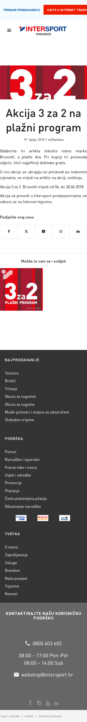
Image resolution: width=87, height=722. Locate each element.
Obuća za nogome (20, 404)
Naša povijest (16, 578)
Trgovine (12, 585)
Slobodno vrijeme (19, 419)
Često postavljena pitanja (26, 498)
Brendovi (12, 570)
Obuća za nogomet (20, 396)
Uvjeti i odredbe (18, 474)
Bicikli (10, 380)
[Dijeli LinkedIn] (78, 231)
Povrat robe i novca (21, 467)
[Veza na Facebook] (30, 703)
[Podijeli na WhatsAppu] (61, 231)
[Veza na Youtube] (47, 703)
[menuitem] (29, 716)
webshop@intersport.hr (47, 674)
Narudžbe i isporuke (22, 459)
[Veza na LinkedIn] (56, 703)
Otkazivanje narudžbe (23, 506)
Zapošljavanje (16, 554)
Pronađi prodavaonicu (22, 10)
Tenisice (12, 372)
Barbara (58, 139)
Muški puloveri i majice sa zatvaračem (37, 411)
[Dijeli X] (26, 231)
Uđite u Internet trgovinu (67, 10)
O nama (11, 546)
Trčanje (11, 388)
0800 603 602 (47, 643)
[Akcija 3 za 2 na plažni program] (21, 289)
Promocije (13, 482)
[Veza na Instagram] (39, 703)
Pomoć (10, 451)
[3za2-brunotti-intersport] (43, 82)
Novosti (11, 593)
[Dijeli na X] (43, 231)
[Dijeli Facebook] (9, 231)
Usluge (11, 562)
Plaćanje (12, 490)
